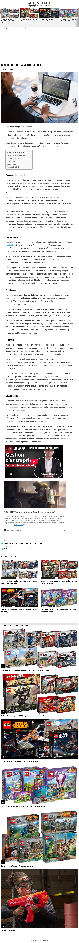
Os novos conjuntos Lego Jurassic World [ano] (17, 866)
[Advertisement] (39, 45)
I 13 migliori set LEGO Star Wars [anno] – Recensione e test (8, 21)
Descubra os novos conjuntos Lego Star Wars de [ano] (19, 610)
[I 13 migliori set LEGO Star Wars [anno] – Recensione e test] (9, 13)
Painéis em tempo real (16, 156)
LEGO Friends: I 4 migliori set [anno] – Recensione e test (68, 20)
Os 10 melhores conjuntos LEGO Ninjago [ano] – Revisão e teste (59, 582)
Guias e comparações (8, 578)
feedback (9, 245)
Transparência (13, 159)
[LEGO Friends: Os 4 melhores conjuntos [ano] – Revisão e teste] (59, 597)
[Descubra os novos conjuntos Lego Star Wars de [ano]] (19, 597)
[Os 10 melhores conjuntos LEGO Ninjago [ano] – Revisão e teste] (59, 569)
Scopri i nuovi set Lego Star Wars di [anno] (48, 20)
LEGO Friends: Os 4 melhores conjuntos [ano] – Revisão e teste (59, 610)
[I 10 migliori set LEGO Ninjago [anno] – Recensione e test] (29, 13)
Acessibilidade (14, 167)
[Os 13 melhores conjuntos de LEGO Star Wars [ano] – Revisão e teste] (19, 569)
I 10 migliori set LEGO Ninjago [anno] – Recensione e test (29, 20)
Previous (1, 17)
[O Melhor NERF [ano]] (39, 898)
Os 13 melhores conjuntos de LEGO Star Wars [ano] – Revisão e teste (19, 582)
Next (78, 17)
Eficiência (12, 164)
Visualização (13, 161)
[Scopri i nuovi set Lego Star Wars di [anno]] (49, 13)
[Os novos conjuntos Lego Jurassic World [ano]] (39, 837)
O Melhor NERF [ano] (8, 930)
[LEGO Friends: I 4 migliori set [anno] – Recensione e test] (68, 13)
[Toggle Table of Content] (28, 152)
